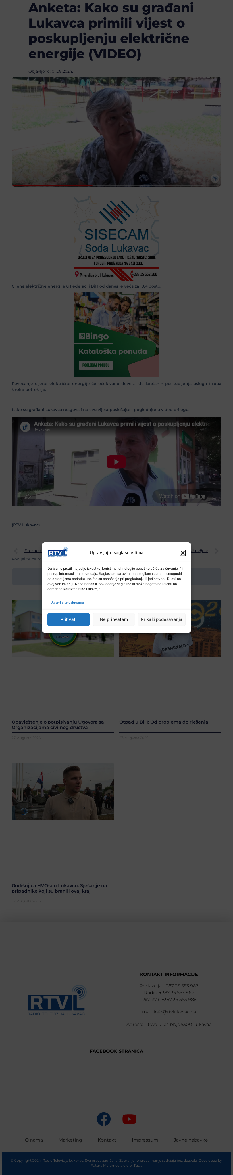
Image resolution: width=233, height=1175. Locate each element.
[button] (183, 553)
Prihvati (69, 619)
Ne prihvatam (114, 619)
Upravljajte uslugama (67, 602)
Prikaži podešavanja (161, 619)
